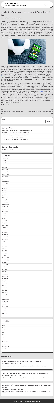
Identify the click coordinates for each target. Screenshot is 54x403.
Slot (3, 337)
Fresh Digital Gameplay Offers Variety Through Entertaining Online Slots (17, 130)
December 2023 (5, 229)
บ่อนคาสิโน (4, 348)
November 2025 (5, 176)
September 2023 (5, 236)
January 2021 (5, 294)
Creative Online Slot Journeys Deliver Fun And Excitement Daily (15, 134)
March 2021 (4, 290)
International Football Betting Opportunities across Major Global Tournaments (25, 373)
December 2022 (5, 257)
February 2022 (5, 271)
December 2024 (5, 202)
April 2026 (4, 165)
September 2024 (5, 209)
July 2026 (4, 160)
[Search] (48, 4)
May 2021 (4, 285)
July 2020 (4, 308)
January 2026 (5, 171)
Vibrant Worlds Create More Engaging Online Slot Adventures (15, 139)
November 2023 (5, 232)
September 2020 (5, 304)
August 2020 (5, 306)
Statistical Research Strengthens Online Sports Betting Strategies (21, 361)
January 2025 (5, 199)
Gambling (4, 330)
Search (3, 119)
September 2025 (5, 181)
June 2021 (4, 283)
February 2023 (5, 253)
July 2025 (4, 185)
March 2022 (4, 269)
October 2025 (5, 178)
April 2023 (4, 248)
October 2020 (5, 301)
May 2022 (4, 267)
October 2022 (5, 262)
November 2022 (5, 260)
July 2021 (4, 280)
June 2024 (4, 216)
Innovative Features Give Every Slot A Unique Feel (12, 137)
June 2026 (4, 162)
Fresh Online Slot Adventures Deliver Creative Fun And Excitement (16, 132)
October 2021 (5, 278)
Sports (3, 339)
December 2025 (5, 174)
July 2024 (4, 213)
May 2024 (4, 218)
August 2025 (5, 183)
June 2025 (4, 188)
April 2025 (4, 192)
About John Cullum (11, 3)
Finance (4, 327)
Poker (3, 334)
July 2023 (4, 241)
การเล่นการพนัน (5, 346)
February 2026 (5, 169)
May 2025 (4, 190)
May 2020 (4, 313)
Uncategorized (5, 341)
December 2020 (5, 297)
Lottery (3, 332)
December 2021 (5, 276)
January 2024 (5, 227)
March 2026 (4, 167)
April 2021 (4, 287)
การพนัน (4, 344)
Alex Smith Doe (17, 18)
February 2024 (5, 225)
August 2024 (5, 211)
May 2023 (4, 246)
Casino (3, 325)
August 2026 (5, 158)
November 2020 (5, 299)
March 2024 (4, 222)
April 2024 (4, 220)
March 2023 (4, 250)
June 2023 (4, 243)
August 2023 (5, 239)
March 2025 (4, 195)
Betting (7, 104)
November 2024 (5, 204)
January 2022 (5, 274)
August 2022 (5, 264)
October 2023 (5, 234)
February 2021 (5, 292)
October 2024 (5, 206)
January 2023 (5, 255)
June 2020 (4, 311)
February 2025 (5, 197)
